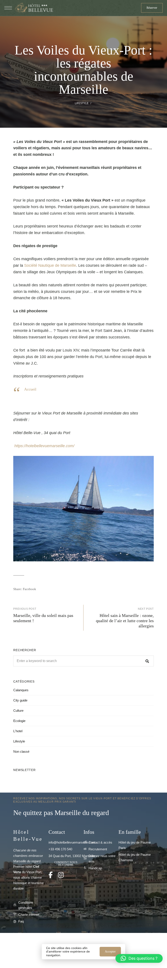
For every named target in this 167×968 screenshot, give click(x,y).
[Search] (147, 661)
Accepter (110, 951)
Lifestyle (82, 103)
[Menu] (8, 7)
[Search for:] (83, 661)
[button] (152, 8)
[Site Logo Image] (33, 8)
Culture (18, 710)
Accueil (30, 389)
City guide (20, 700)
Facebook (50, 875)
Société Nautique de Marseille (50, 265)
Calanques (20, 690)
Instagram (61, 875)
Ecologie (19, 721)
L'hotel (17, 731)
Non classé (21, 751)
